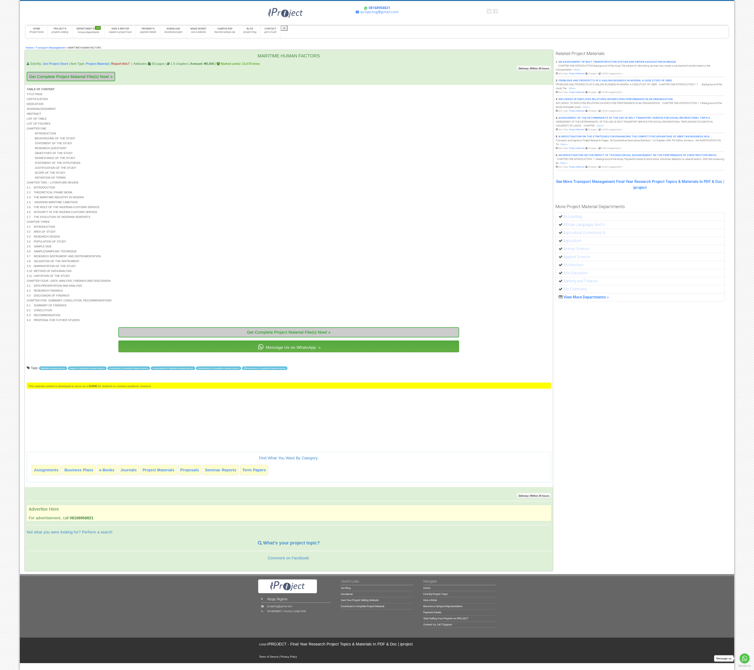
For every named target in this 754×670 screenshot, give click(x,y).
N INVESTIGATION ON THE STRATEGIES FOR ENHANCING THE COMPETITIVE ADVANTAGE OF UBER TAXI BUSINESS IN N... (635, 136)
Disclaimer (347, 594)
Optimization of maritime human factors (218, 368)
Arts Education (575, 273)
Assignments (46, 470)
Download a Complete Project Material (362, 606)
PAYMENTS (148, 30)
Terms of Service (268, 656)
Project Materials (158, 470)
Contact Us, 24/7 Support (437, 624)
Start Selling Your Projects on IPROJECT (446, 618)
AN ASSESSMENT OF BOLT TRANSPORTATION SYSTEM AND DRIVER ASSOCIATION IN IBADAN (617, 61)
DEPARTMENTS (88, 30)
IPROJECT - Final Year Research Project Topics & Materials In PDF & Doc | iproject (340, 644)
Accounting (573, 216)
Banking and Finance (580, 281)
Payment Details (432, 612)
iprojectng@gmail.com (279, 606)
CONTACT (270, 30)
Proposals (189, 470)
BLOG (249, 30)
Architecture (574, 265)
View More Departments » (586, 297)
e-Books (106, 470)
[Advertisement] (526, 105)
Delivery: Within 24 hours (534, 68)
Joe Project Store (55, 63)
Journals (128, 470)
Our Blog (346, 587)
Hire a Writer (430, 600)
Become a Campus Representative (442, 606)
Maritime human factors (53, 368)
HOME (36, 30)
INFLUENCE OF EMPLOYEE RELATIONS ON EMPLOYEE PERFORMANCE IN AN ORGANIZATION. (615, 99)
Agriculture (572, 241)
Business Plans (78, 470)
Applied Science (577, 257)
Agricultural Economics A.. (585, 232)
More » (577, 69)
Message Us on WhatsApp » (293, 347)
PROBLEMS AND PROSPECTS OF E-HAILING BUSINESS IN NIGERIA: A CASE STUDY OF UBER (615, 80)
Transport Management (50, 47)
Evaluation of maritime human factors (128, 368)
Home (29, 47)
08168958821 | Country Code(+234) (286, 611)
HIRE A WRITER (120, 30)
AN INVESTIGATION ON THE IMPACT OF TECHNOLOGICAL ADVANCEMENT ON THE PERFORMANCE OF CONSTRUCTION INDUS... (638, 155)
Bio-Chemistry (575, 289)
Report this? (120, 63)
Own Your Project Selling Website (360, 600)
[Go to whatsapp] (744, 658)
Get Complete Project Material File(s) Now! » (71, 76)
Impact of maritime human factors (87, 368)
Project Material (97, 63)
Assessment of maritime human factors (173, 368)
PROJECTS (60, 30)
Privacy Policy (289, 656)
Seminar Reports (220, 470)
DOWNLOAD (173, 30)
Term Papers (254, 470)
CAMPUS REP (224, 30)
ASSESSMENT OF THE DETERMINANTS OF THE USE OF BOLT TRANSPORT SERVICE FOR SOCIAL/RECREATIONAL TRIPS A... (635, 117)
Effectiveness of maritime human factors (265, 368)
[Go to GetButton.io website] (744, 666)
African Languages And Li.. (585, 224)
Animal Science (576, 249)
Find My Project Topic (435, 594)
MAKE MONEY (198, 30)
